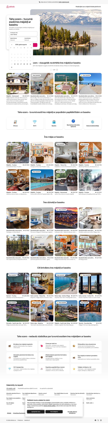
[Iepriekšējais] (51, 69)
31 (11, 67)
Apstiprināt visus (35, 411)
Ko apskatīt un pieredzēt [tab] (46, 388)
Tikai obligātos (54, 411)
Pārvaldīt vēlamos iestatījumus (72, 412)
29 (27, 64)
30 (30, 64)
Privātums (20, 420)
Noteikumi (27, 420)
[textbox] (16, 40)
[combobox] (23, 34)
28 (24, 64)
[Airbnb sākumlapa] (10, 6)
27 (21, 64)
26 (18, 64)
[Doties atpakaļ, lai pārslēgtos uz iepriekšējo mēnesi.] (11, 44)
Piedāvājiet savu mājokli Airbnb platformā (88, 6)
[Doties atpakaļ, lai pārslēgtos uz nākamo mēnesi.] (30, 44)
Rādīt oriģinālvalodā (64, 2)
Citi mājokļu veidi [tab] (10, 388)
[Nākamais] (57, 69)
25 (14, 64)
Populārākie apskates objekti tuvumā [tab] (27, 388)
